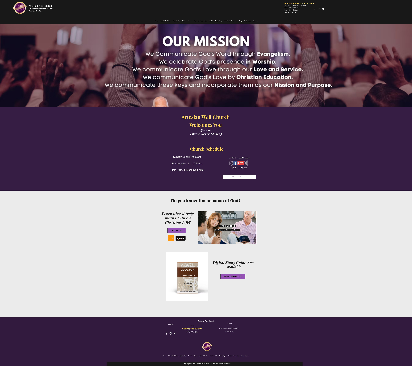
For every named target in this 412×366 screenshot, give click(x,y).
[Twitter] (323, 9)
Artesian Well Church (40, 5)
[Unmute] (204, 241)
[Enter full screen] (253, 241)
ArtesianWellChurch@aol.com (231, 328)
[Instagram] (319, 9)
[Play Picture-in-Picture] (249, 241)
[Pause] (201, 241)
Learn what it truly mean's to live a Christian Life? (178, 218)
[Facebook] (315, 9)
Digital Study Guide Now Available (233, 264)
